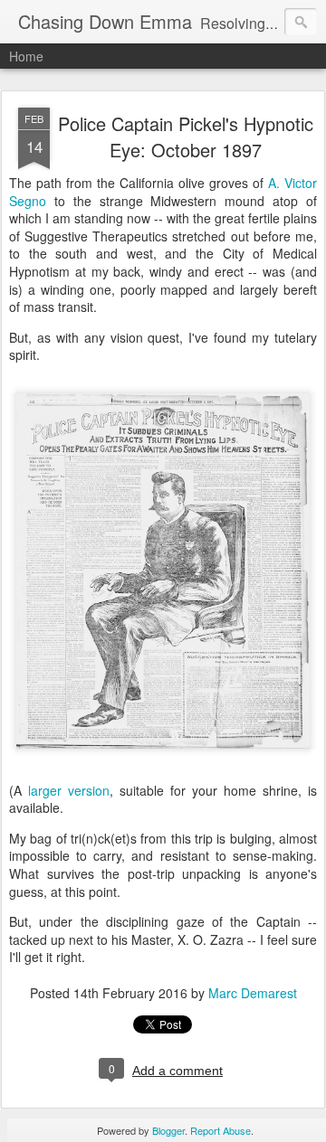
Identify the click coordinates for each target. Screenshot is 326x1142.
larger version (69, 790)
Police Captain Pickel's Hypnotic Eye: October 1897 (185, 136)
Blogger (168, 1130)
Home (26, 56)
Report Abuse (220, 1130)
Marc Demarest (252, 993)
